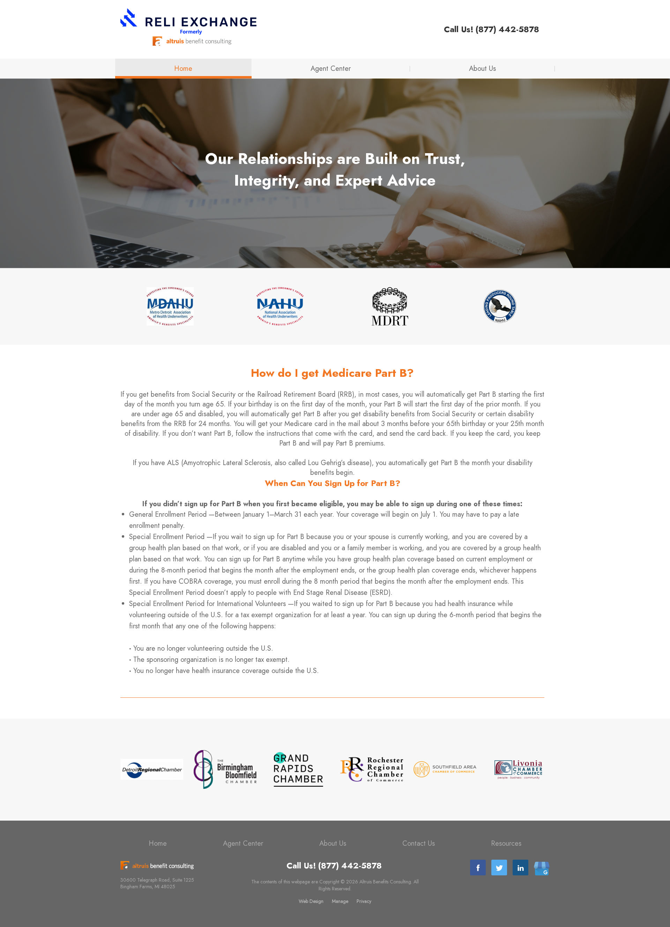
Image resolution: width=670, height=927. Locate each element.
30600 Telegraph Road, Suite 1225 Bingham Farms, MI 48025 (157, 883)
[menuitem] (183, 69)
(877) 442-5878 (507, 29)
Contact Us (418, 843)
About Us (482, 68)
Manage (340, 901)
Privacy (364, 901)
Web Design (311, 901)
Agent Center (331, 68)
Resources (506, 843)
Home (183, 68)
